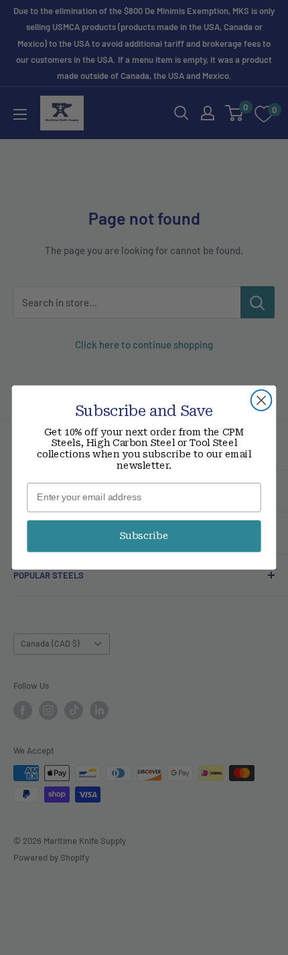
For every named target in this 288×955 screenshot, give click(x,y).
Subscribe (144, 536)
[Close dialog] (261, 400)
